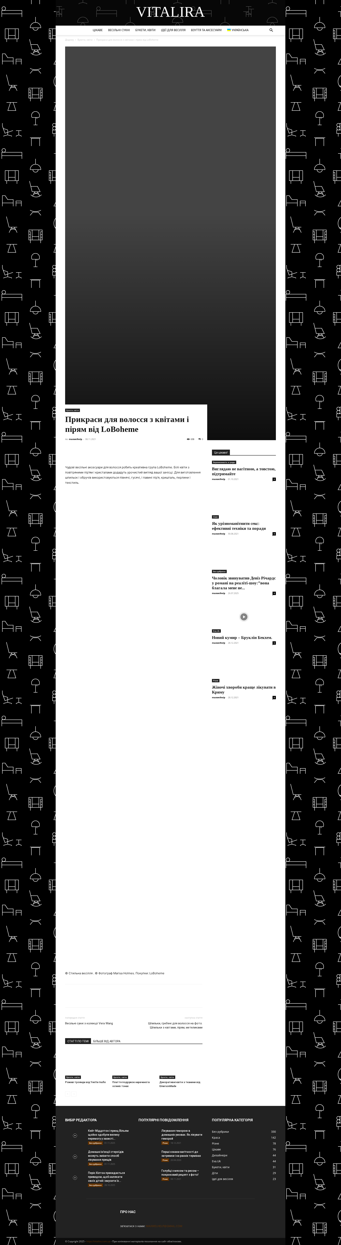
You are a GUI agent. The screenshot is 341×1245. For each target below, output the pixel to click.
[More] (142, 453)
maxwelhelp (75, 439)
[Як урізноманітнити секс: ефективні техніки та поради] (244, 503)
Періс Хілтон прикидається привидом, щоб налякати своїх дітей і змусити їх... (106, 1176)
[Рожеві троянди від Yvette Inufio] (86, 1064)
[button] (271, 31)
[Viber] (105, 453)
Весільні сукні (119, 30)
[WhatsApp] (114, 453)
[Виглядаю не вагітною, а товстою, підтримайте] (244, 462)
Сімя (215, 516)
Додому (69, 39)
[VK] (78, 453)
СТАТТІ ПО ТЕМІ (78, 1041)
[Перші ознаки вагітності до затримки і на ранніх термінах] (148, 1157)
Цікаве (98, 30)
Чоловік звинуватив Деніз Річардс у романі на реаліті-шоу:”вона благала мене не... (244, 583)
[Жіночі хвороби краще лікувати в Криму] (244, 666)
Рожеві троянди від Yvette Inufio (85, 1082)
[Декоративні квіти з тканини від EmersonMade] (180, 1064)
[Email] (123, 453)
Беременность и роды (224, 462)
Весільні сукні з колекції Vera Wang (89, 1023)
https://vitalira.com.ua (98, 1241)
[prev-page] (67, 1094)
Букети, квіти (145, 30)
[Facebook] (69, 453)
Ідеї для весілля (173, 30)
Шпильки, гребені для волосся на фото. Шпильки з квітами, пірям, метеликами (175, 1025)
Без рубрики (219, 571)
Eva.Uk (216, 630)
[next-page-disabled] (73, 1094)
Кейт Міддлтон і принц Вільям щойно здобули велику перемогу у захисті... (108, 1134)
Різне (215, 680)
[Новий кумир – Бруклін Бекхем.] (244, 617)
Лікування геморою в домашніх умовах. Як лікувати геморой (181, 1134)
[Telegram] (96, 453)
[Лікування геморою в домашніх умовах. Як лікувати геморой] (148, 1136)
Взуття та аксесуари (206, 30)
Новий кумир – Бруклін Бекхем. (242, 637)
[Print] (133, 453)
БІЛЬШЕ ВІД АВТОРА (106, 1041)
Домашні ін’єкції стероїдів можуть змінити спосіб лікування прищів (106, 1155)
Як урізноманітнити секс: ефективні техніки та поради (239, 526)
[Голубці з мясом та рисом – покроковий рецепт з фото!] (148, 1176)
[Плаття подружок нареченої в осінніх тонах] (133, 1064)
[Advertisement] (170, 74)
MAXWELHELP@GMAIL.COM (164, 1226)
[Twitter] (87, 453)
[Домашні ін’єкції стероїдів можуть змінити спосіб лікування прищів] (75, 1157)
